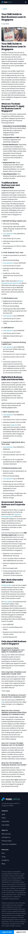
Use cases (5, 825)
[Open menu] (25, 2)
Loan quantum (8, 234)
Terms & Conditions (9, 844)
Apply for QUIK (7, 932)
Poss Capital (7, 602)
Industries (5, 821)
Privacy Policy (7, 841)
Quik (2, 702)
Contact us (6, 837)
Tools (4, 857)
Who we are (6, 834)
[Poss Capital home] (6, 2)
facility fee (13, 425)
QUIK (3, 814)
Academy (5, 860)
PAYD (3, 818)
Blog (3, 864)
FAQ (3, 853)
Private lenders (6, 585)
